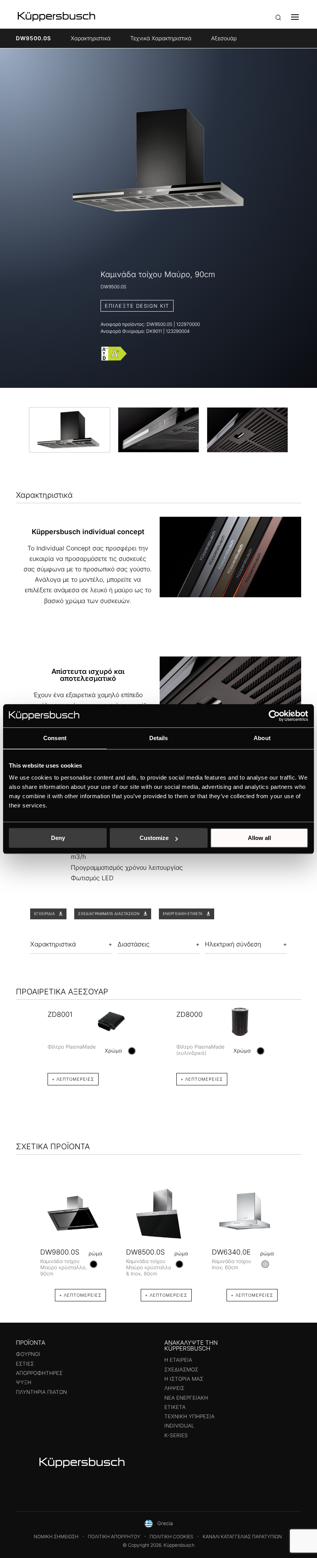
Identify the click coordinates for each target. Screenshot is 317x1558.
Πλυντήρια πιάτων (41, 1392)
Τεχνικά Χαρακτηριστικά (160, 38)
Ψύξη (23, 1382)
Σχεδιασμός (181, 1369)
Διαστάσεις (134, 944)
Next (293, 1035)
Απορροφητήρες (39, 1373)
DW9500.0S (33, 38)
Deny (58, 838)
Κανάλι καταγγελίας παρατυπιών (242, 1536)
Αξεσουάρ (224, 38)
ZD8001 (60, 1014)
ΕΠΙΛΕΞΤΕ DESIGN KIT (137, 306)
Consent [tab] (54, 738)
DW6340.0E (231, 1252)
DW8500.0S (145, 1252)
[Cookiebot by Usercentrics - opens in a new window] (274, 716)
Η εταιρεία (178, 1360)
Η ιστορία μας (183, 1379)
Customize (154, 838)
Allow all (259, 838)
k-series (176, 1435)
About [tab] (262, 738)
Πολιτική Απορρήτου (114, 1536)
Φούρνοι (28, 1354)
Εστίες (25, 1364)
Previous (24, 1035)
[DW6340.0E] (245, 1214)
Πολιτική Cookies (171, 1536)
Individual (179, 1426)
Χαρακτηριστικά (91, 38)
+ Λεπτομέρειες (73, 1079)
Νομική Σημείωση (56, 1536)
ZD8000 (189, 1014)
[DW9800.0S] (73, 1214)
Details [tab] (158, 738)
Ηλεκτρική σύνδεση (233, 944)
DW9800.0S (59, 1252)
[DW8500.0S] (159, 1214)
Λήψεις (174, 1388)
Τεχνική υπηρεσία (189, 1416)
